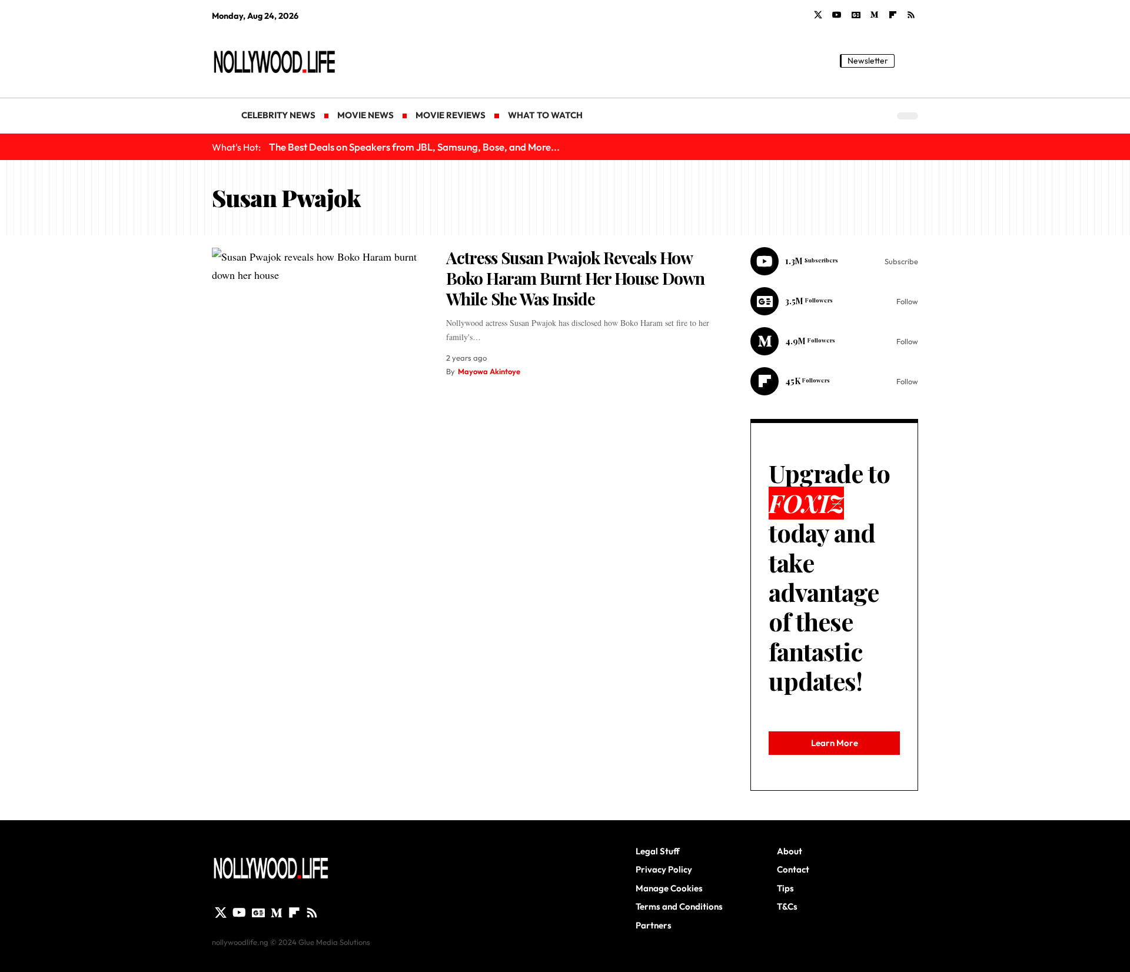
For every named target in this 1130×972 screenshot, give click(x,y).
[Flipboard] (893, 15)
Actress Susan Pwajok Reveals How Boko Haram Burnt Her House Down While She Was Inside (575, 278)
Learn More (834, 742)
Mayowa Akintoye (489, 371)
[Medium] (875, 15)
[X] (818, 15)
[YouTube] (837, 15)
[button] (909, 60)
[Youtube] (834, 261)
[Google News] (856, 15)
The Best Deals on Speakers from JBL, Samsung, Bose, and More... (414, 147)
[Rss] (911, 15)
